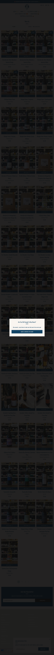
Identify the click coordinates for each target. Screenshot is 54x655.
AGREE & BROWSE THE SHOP (27, 331)
